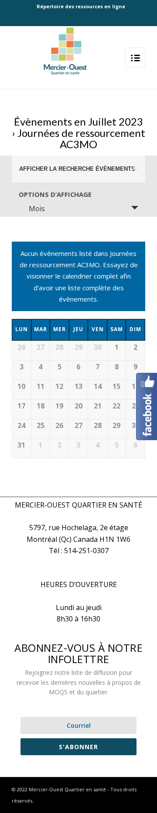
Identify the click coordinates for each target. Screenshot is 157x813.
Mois (37, 208)
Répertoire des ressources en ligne (81, 6)
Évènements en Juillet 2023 (78, 121)
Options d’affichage (55, 194)
